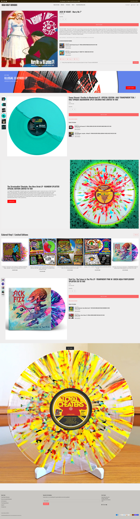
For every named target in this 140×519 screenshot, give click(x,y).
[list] (29, 39)
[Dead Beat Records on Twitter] (5, 1)
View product (68, 47)
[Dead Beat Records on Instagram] (3, 1)
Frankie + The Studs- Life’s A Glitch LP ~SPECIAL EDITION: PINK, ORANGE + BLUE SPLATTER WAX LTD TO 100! (15, 267)
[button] (62, 5)
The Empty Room (5, 503)
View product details (73, 119)
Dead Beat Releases (5, 497)
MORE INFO (11, 201)
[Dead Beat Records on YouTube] (6, 1)
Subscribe (46, 503)
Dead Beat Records (7, 515)
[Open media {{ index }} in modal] (29, 39)
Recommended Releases (6, 499)
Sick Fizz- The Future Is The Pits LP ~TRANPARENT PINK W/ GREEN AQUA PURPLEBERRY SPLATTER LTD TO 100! (125, 267)
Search (2, 505)
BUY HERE (70, 348)
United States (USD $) (134, 1)
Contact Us (3, 507)
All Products (3, 501)
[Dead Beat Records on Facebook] (2, 1)
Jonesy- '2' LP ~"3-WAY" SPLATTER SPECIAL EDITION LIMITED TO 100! (97, 267)
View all (136, 234)
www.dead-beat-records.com (16, 515)
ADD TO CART (99, 24)
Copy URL (136, 62)
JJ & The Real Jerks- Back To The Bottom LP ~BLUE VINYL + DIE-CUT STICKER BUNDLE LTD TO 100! (70, 267)
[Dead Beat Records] (9, 5)
